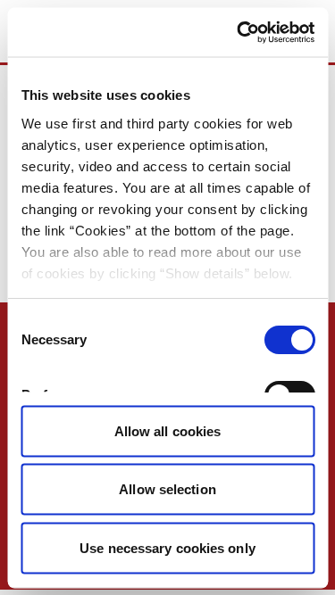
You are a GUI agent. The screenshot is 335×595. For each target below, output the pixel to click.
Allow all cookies (168, 430)
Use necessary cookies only (167, 547)
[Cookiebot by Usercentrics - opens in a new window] (238, 32)
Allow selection (167, 489)
